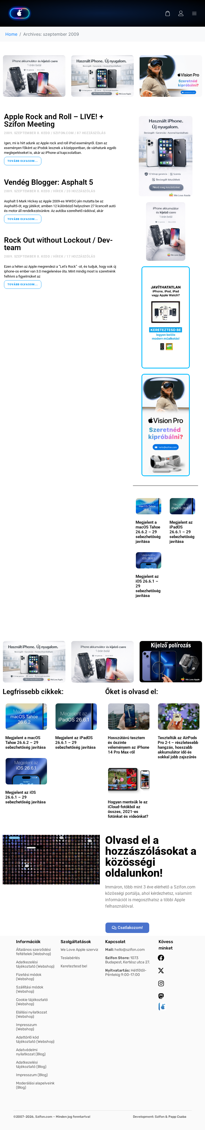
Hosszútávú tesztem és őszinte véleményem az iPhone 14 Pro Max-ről (128, 745)
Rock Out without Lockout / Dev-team (58, 244)
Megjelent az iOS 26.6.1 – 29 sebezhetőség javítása (25, 797)
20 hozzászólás (80, 191)
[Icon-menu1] (194, 13)
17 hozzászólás (80, 256)
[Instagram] (161, 983)
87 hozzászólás (91, 133)
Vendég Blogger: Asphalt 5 (48, 182)
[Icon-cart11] (167, 13)
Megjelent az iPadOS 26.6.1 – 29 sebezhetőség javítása (182, 532)
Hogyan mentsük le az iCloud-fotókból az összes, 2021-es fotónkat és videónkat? (128, 809)
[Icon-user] (181, 13)
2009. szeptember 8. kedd (27, 133)
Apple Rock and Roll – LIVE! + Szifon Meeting (53, 120)
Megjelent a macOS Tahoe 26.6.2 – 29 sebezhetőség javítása (148, 532)
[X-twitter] (161, 970)
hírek (58, 191)
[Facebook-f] (161, 957)
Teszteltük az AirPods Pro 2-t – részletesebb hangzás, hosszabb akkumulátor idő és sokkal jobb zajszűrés (178, 747)
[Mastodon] (161, 996)
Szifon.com (63, 133)
